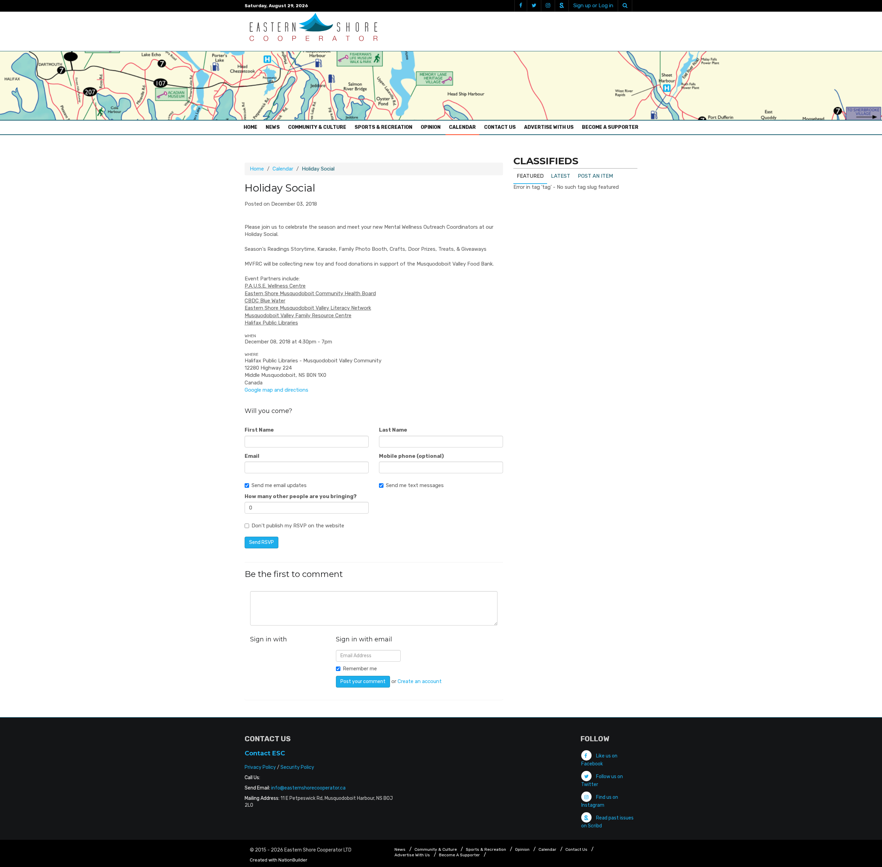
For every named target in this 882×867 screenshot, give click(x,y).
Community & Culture (317, 127)
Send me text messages (415, 485)
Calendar (462, 127)
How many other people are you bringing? (301, 496)
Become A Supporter (610, 127)
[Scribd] (561, 5)
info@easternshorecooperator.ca (308, 788)
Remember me (360, 668)
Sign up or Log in (593, 5)
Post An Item (595, 176)
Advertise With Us (549, 127)
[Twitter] (534, 5)
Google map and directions (276, 390)
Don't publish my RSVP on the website (298, 526)
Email (252, 456)
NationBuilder (292, 860)
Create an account (420, 681)
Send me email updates (279, 485)
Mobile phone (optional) (411, 456)
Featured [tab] (530, 176)
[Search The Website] (625, 5)
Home (252, 127)
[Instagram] (548, 5)
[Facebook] (520, 5)
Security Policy (297, 767)
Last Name (393, 430)
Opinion (431, 127)
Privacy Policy (260, 767)
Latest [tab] (560, 176)
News (273, 127)
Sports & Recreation (383, 127)
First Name (259, 430)
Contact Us (500, 127)
